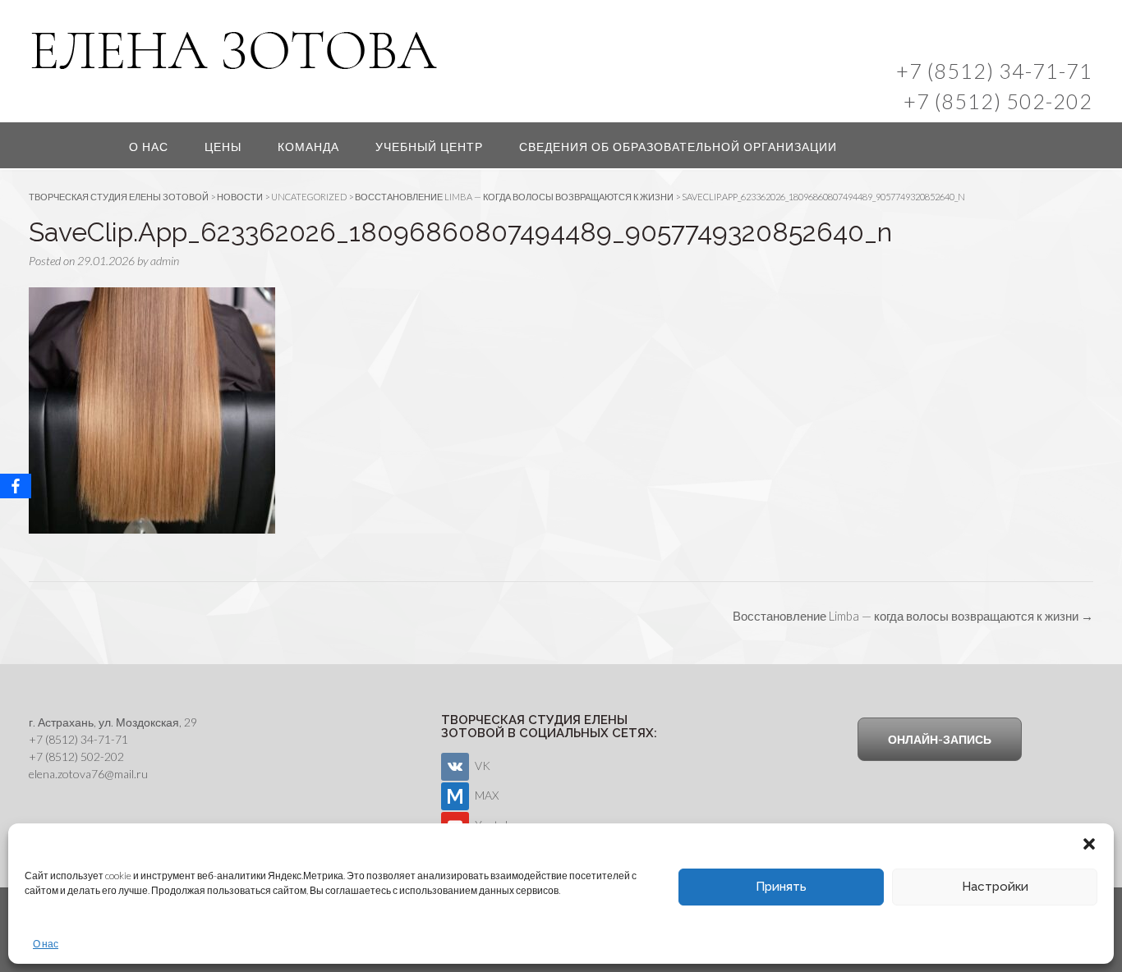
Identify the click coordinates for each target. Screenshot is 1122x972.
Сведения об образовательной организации (678, 147)
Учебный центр (429, 147)
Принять (781, 886)
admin (164, 261)
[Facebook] (15, 486)
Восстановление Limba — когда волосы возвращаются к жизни (913, 615)
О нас (45, 944)
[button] (1089, 844)
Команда (308, 147)
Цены (223, 147)
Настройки (995, 886)
